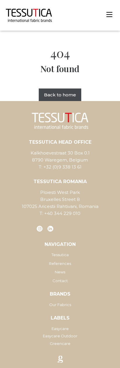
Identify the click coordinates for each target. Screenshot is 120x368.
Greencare (60, 343)
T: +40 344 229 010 (60, 213)
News (60, 272)
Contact (60, 280)
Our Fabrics (60, 304)
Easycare (60, 328)
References (60, 263)
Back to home (60, 95)
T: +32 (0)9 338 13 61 (60, 167)
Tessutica (60, 254)
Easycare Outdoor (60, 336)
